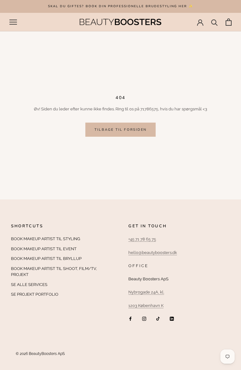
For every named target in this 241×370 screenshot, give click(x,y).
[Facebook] (130, 318)
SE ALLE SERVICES (29, 284)
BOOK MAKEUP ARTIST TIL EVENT (44, 248)
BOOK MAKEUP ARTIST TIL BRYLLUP (46, 258)
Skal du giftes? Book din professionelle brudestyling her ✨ (120, 6)
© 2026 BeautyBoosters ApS (40, 354)
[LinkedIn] (172, 318)
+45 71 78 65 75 (142, 239)
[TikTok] (158, 318)
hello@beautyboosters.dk (152, 252)
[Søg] (214, 22)
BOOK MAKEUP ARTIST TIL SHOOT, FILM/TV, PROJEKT (54, 271)
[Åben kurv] (229, 22)
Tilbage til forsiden (120, 129)
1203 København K (145, 305)
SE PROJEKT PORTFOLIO (34, 294)
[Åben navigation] (13, 22)
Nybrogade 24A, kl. (146, 292)
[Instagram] (144, 318)
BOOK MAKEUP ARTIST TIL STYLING (45, 238)
